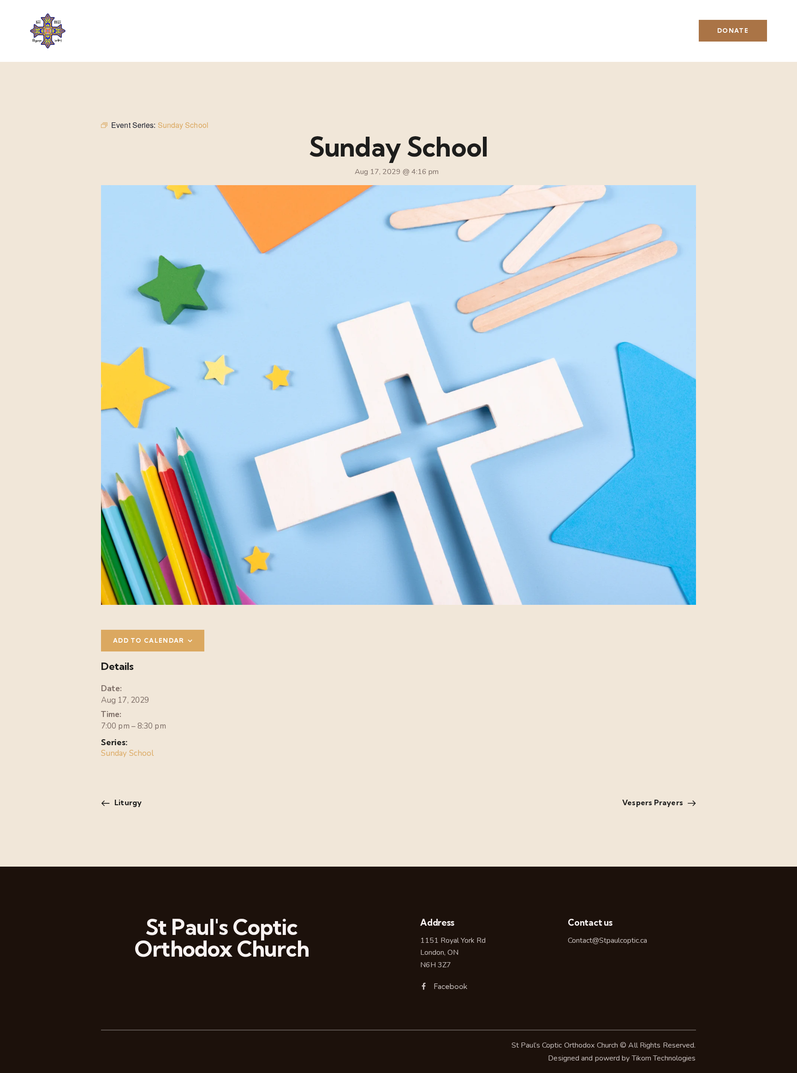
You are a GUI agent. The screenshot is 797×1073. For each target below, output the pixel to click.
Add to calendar (148, 640)
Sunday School (127, 753)
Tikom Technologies (664, 1058)
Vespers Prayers (653, 802)
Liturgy (127, 802)
